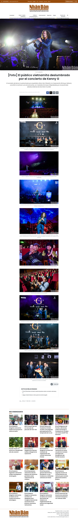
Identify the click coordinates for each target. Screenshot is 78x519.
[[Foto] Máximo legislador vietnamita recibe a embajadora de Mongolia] (16, 465)
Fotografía (39, 72)
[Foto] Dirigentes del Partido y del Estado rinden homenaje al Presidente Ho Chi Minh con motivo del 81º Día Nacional (61, 430)
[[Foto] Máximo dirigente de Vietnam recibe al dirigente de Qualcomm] (31, 442)
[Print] (57, 92)
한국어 (49, 1)
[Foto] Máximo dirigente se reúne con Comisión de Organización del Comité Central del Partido (46, 453)
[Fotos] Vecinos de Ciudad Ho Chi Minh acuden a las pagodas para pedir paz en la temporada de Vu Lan (46, 430)
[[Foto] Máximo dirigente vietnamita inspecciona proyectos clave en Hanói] (16, 420)
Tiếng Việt (30, 1)
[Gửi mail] (54, 92)
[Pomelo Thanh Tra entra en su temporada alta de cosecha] (16, 442)
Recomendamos (16, 412)
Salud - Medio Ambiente (22, 16)
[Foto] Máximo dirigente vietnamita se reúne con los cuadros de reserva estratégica (15, 497)
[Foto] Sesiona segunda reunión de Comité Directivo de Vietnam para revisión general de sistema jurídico (61, 475)
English (34, 1)
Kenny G (24, 401)
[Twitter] (50, 92)
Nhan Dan (28, 401)
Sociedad (12, 15)
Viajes (54, 15)
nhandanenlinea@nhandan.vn (62, 516)
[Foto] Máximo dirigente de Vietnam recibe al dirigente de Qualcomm (31, 451)
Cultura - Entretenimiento (33, 16)
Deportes (49, 15)
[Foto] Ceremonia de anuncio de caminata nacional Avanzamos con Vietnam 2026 (61, 496)
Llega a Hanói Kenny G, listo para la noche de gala (34, 395)
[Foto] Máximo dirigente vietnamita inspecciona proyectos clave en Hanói (15, 429)
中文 (37, 1)
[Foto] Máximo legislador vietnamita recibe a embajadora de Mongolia (15, 473)
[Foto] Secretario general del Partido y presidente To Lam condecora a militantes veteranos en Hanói (46, 474)
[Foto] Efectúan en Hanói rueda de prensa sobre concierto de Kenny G (39, 392)
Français (41, 1)
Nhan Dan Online (39, 8)
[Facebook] (47, 92)
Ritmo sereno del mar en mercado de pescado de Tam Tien (31, 428)
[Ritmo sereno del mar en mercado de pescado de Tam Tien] (31, 420)
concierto (33, 401)
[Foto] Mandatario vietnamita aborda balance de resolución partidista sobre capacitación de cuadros (31, 475)
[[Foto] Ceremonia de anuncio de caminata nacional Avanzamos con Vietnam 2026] (62, 487)
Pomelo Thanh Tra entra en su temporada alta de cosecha (15, 450)
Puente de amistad (62, 16)
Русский (45, 1)
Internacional (42, 15)
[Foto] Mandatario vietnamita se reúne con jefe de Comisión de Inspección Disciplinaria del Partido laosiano (61, 453)
